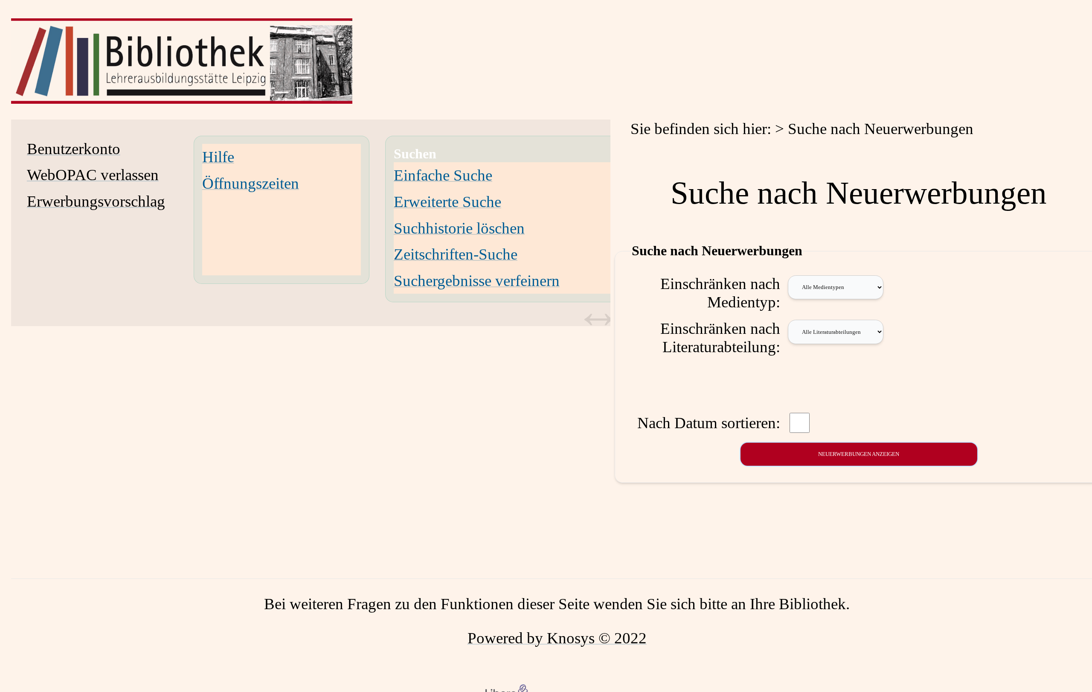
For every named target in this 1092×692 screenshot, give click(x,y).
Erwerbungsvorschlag (96, 201)
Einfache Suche (443, 175)
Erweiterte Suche (447, 201)
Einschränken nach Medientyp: (720, 293)
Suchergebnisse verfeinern (477, 280)
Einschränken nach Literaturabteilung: (720, 338)
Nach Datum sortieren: (708, 423)
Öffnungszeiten (250, 183)
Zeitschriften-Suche (455, 254)
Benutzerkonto (73, 149)
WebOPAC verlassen (93, 175)
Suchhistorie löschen (459, 228)
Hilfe (218, 157)
